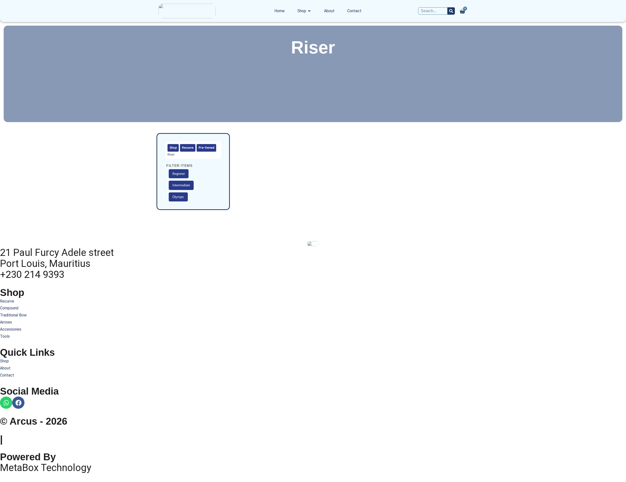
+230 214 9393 (32, 274)
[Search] (451, 11)
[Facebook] (18, 403)
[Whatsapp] (6, 403)
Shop (173, 147)
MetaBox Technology (45, 467)
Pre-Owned (206, 147)
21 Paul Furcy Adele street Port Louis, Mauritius (57, 258)
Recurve (187, 147)
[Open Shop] (309, 11)
